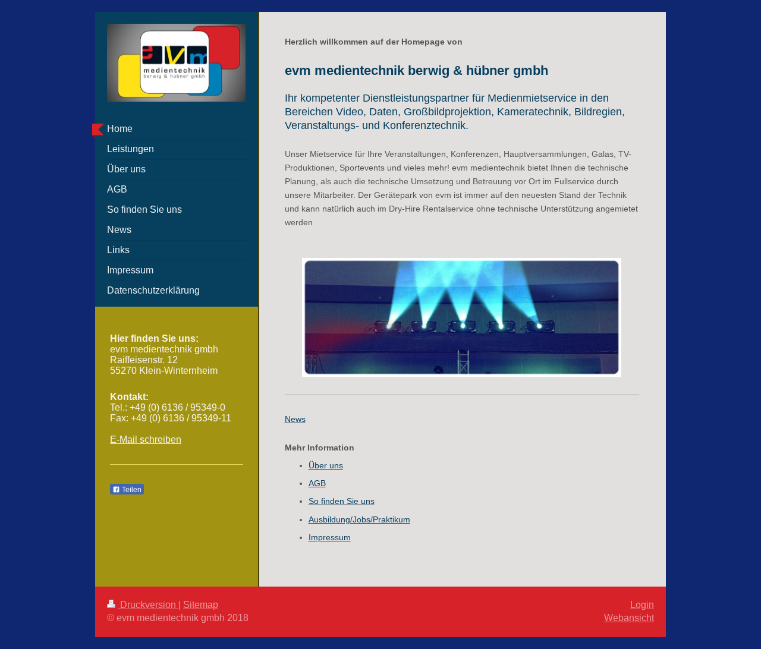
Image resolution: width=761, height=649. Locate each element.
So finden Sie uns (342, 501)
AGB (317, 483)
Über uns (326, 465)
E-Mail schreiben (145, 439)
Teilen (130, 490)
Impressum (330, 537)
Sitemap (200, 605)
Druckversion (148, 605)
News (295, 419)
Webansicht (629, 618)
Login (642, 605)
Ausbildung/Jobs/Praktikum (359, 519)
